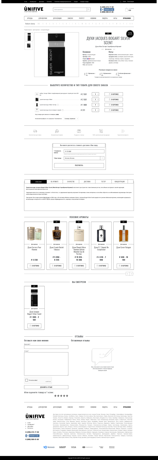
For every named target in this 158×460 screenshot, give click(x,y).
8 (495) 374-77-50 (107, 7)
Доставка (30, 426)
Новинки (93, 18)
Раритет (82, 18)
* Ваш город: (57, 158)
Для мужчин (42, 18)
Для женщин (57, 18)
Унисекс (70, 18)
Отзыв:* (26, 351)
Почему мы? (31, 424)
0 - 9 (131, 24)
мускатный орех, (128, 56)
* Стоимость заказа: (57, 151)
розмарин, (121, 56)
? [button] (62, 110)
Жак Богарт (46, 197)
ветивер (115, 62)
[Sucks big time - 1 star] (55, 395)
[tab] (38, 181)
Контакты (30, 428)
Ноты (115, 18)
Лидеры (105, 18)
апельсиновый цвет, (123, 54)
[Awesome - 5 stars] (67, 395)
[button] (71, 118)
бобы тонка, (124, 60)
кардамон (127, 58)
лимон (131, 54)
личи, (119, 60)
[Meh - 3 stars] (61, 395)
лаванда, (117, 58)
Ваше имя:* (27, 344)
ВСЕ (39, 24)
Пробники (127, 18)
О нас (29, 422)
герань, (122, 58)
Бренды (30, 18)
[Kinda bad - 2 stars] (58, 395)
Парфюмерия (28, 29)
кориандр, (112, 58)
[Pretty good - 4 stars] (64, 395)
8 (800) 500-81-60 (106, 12)
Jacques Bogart (45, 29)
